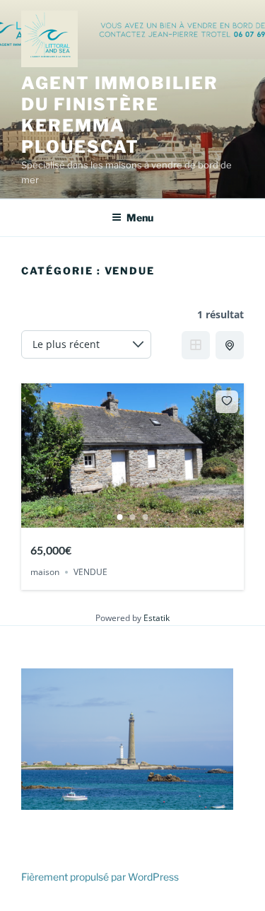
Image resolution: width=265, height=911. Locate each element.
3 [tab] (145, 517)
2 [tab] (133, 517)
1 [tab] (120, 517)
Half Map (230, 345)
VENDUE (90, 572)
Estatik (156, 618)
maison (44, 572)
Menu (139, 217)
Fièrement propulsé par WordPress (100, 877)
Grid (196, 345)
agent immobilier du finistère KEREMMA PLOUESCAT (119, 115)
